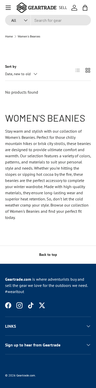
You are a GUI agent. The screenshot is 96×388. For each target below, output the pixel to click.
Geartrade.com (25, 375)
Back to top (48, 254)
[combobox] (48, 20)
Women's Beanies (29, 36)
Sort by (10, 66)
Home (9, 36)
